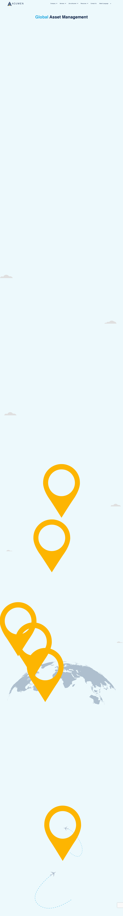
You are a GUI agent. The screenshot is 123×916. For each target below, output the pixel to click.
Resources (84, 3)
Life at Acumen (73, 3)
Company (53, 3)
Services (62, 3)
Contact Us (93, 3)
